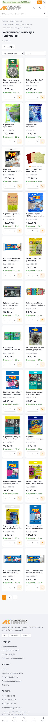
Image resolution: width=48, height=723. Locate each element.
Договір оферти (8, 654)
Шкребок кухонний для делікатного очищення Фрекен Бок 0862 (12, 394)
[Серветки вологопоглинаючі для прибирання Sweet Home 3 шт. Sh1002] (35, 425)
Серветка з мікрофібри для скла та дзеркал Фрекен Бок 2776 (35, 528)
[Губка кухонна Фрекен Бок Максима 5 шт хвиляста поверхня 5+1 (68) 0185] (12, 559)
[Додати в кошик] (19, 97)
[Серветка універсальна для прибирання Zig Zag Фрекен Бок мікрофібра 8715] (12, 470)
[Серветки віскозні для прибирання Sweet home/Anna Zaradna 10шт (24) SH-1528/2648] (12, 425)
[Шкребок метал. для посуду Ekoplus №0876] (12, 68)
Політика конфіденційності (13, 658)
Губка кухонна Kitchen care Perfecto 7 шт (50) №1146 (34, 305)
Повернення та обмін (10, 650)
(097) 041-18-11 (8, 696)
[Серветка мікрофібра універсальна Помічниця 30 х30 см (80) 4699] (35, 470)
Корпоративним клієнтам (12, 673)
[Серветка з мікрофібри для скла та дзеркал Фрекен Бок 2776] (35, 514)
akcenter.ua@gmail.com (11, 707)
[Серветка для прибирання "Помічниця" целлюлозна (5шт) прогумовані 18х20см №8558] (12, 113)
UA (39, 2)
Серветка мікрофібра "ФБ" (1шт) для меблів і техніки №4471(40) (34, 216)
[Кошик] (45, 8)
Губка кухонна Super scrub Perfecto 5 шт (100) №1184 (11, 305)
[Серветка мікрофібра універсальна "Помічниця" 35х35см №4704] (35, 247)
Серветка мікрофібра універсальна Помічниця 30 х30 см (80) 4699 (35, 483)
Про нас (5, 669)
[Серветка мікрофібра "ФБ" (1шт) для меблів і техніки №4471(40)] (35, 202)
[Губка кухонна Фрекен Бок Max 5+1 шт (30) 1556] (35, 559)
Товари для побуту (17, 21)
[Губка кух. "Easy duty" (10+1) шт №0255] (35, 68)
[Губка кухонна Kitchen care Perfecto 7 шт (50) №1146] (35, 291)
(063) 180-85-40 (9, 700)
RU (44, 2)
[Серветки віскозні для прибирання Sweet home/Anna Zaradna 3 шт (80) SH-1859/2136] (35, 380)
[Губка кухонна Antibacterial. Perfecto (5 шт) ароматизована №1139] (12, 336)
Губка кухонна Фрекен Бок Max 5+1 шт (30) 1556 (34, 573)
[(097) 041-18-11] (34, 8)
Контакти (5, 685)
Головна (5, 21)
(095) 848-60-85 (9, 704)
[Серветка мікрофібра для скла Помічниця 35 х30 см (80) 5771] (12, 514)
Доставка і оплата (9, 647)
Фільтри (10, 47)
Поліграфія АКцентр (10, 677)
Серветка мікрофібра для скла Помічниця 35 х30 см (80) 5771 (12, 528)
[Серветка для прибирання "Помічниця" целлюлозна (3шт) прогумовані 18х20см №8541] (35, 113)
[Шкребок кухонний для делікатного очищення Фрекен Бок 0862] (12, 380)
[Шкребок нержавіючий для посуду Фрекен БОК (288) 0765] (35, 336)
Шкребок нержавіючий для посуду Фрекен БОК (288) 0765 (35, 350)
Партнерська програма (12, 681)
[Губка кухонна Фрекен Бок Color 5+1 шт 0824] (12, 247)
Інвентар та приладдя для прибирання (17, 24)
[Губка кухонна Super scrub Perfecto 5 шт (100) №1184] (12, 291)
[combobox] (21, 14)
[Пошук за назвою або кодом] (45, 14)
